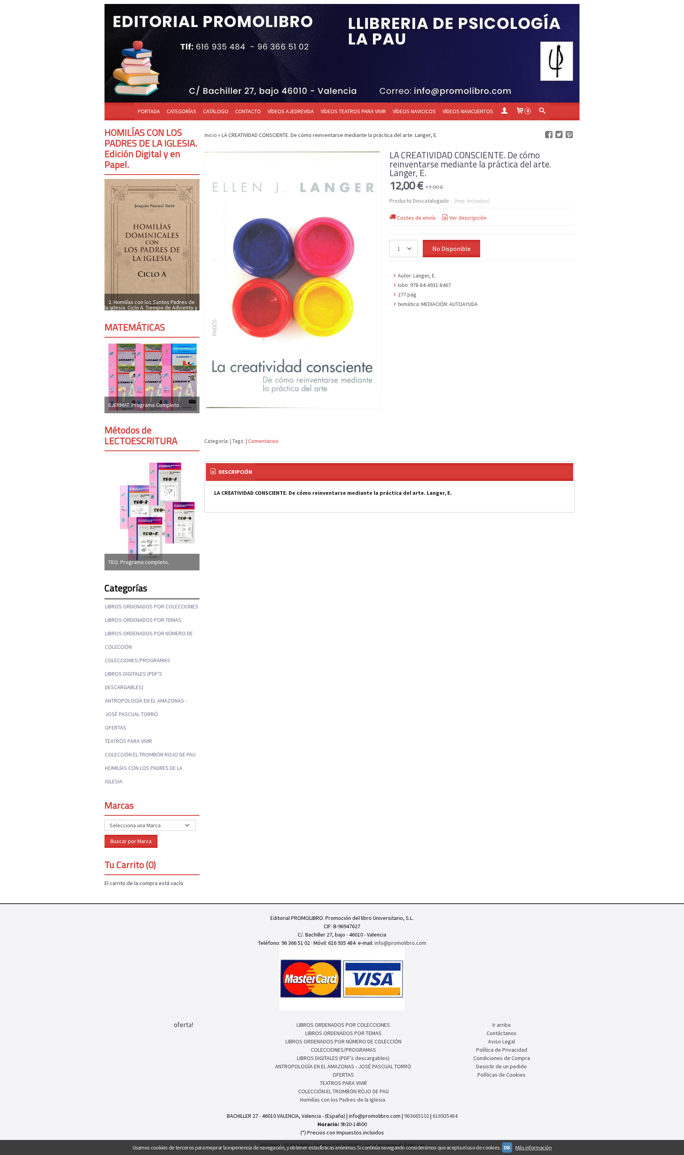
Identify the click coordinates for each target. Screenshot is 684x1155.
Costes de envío (416, 217)
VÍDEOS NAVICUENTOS (468, 111)
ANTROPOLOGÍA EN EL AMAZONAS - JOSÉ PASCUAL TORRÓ (146, 707)
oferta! (184, 1024)
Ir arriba (501, 1024)
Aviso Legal (501, 1041)
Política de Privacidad (501, 1049)
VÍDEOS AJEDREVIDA (291, 111)
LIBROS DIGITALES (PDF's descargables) (133, 680)
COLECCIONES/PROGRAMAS (137, 660)
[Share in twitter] (559, 134)
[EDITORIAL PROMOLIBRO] (342, 53)
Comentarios (263, 441)
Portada (149, 111)
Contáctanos (501, 1033)
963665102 (416, 1115)
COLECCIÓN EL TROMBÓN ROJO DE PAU (150, 754)
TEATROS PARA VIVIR (128, 741)
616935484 (445, 1115)
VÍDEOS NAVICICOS (414, 111)
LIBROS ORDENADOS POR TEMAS (143, 619)
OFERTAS (115, 727)
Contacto (248, 111)
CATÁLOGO (215, 111)
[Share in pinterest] (569, 134)
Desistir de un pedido (501, 1066)
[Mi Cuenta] (504, 111)
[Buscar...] (541, 111)
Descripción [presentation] (234, 471)
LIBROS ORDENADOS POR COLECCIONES (151, 606)
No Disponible (451, 249)
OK (507, 1147)
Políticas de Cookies (501, 1074)
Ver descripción (467, 217)
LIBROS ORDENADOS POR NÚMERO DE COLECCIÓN (149, 640)
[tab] (231, 472)
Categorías (181, 111)
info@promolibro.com (400, 942)
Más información (533, 1147)
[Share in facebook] (548, 134)
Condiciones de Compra (501, 1058)
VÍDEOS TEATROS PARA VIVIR (353, 111)
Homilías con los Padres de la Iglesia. (143, 774)
